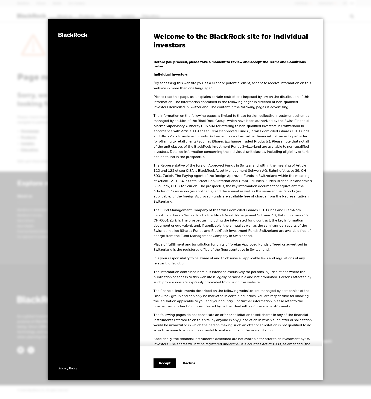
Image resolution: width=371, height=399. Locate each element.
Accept (165, 363)
